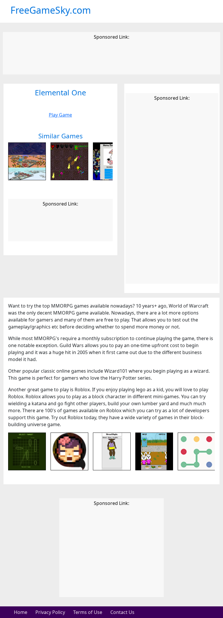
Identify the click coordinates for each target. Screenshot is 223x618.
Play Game (60, 115)
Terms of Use (87, 612)
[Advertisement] (111, 58)
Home (20, 612)
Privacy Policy (50, 612)
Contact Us (122, 612)
